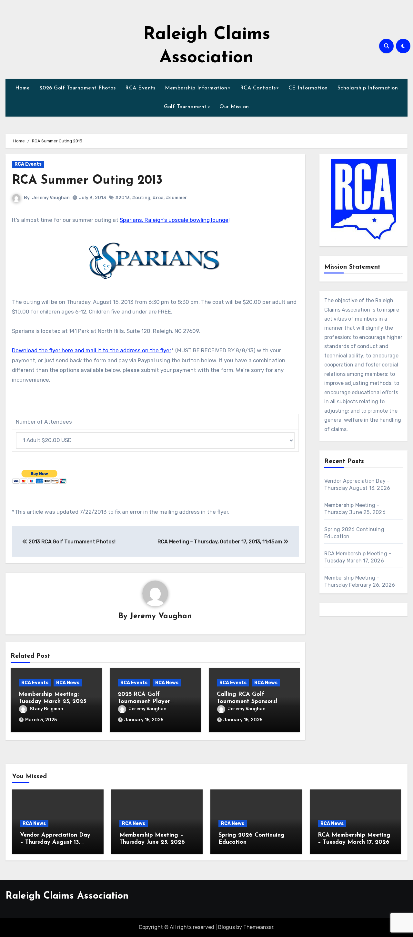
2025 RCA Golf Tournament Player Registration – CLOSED (151, 701)
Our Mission (234, 106)
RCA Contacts (258, 88)
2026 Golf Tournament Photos (78, 88)
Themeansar (258, 927)
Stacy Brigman (46, 709)
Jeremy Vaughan (51, 198)
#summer (176, 198)
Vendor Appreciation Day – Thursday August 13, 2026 (55, 842)
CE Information (308, 88)
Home (22, 88)
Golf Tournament (185, 106)
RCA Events (140, 88)
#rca (158, 198)
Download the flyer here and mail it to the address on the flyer (91, 350)
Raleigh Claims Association (66, 896)
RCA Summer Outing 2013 (87, 180)
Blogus (226, 927)
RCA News (67, 682)
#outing (141, 198)
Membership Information (196, 88)
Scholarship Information (367, 88)
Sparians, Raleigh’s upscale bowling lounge (174, 220)
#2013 (122, 198)
